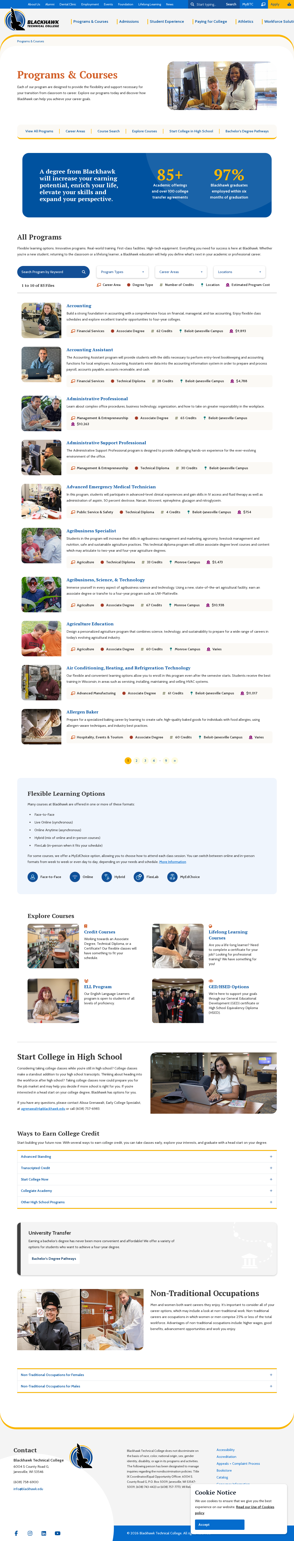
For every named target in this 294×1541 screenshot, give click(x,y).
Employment (90, 4)
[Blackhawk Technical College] (32, 19)
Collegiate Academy (36, 1191)
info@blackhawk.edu (28, 1489)
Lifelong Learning (149, 4)
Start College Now (34, 1179)
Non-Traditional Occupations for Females (52, 1375)
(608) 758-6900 (26, 1482)
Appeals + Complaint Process (238, 1464)
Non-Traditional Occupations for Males (50, 1386)
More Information (172, 862)
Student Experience (167, 21)
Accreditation (226, 1457)
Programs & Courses (90, 21)
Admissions (129, 21)
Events (108, 4)
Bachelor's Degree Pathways (54, 1259)
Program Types (112, 272)
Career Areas (169, 272)
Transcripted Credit (35, 1168)
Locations (225, 272)
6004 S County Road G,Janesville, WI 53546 (31, 1469)
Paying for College (211, 21)
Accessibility (226, 1450)
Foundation (125, 4)
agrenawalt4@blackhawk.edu (43, 1109)
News (169, 4)
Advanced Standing (36, 1157)
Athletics (245, 21)
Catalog (222, 1477)
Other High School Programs (43, 1202)
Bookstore (224, 1470)
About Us (34, 4)
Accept (204, 1525)
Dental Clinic (68, 4)
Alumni (49, 4)
